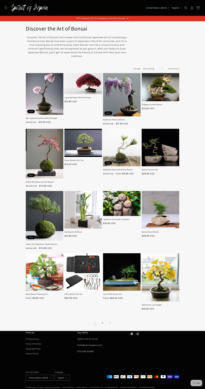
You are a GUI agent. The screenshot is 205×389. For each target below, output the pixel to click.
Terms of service (96, 387)
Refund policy (67, 387)
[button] (6, 8)
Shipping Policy (33, 349)
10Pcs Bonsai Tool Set (73, 294)
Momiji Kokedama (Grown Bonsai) (40, 182)
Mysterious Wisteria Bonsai (114, 120)
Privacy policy (81, 387)
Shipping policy (111, 387)
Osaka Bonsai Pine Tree (74, 160)
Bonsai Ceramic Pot (150, 170)
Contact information (128, 387)
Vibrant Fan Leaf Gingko (152, 305)
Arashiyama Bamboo (73, 232)
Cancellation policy (146, 387)
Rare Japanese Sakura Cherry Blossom (41, 118)
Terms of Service (33, 344)
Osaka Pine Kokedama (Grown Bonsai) (41, 244)
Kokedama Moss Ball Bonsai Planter (118, 170)
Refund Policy (32, 354)
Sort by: (137, 69)
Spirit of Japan (38, 387)
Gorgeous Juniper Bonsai (152, 104)
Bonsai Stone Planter (150, 232)
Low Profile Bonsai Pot (112, 294)
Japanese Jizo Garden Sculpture (116, 219)
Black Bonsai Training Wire (37, 294)
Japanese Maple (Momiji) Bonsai (77, 97)
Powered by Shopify (52, 387)
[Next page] (110, 323)
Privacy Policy (32, 339)
